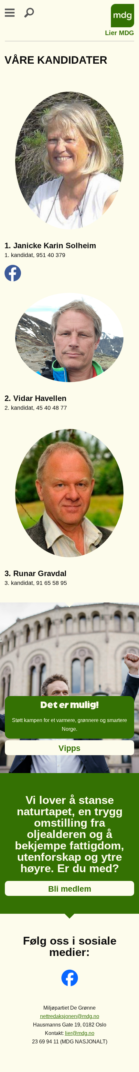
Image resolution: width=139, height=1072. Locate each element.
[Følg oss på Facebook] (70, 984)
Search (33, 12)
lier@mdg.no (79, 1033)
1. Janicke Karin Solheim (50, 245)
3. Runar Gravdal (36, 573)
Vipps (69, 748)
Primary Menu (13, 12)
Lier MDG (119, 32)
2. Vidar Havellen (36, 398)
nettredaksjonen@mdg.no (69, 1016)
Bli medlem (69, 888)
